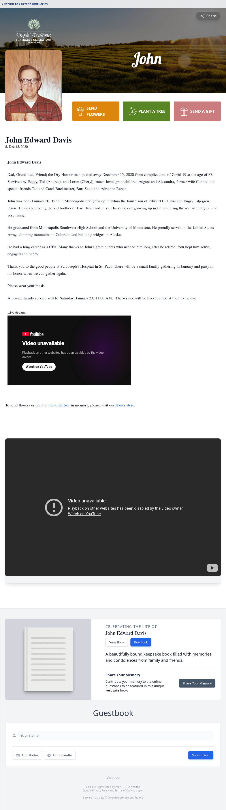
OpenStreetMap (118, 797)
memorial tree (58, 405)
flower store (125, 405)
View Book (116, 642)
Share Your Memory (197, 683)
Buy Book (141, 642)
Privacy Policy (100, 790)
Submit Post (201, 755)
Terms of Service (125, 790)
